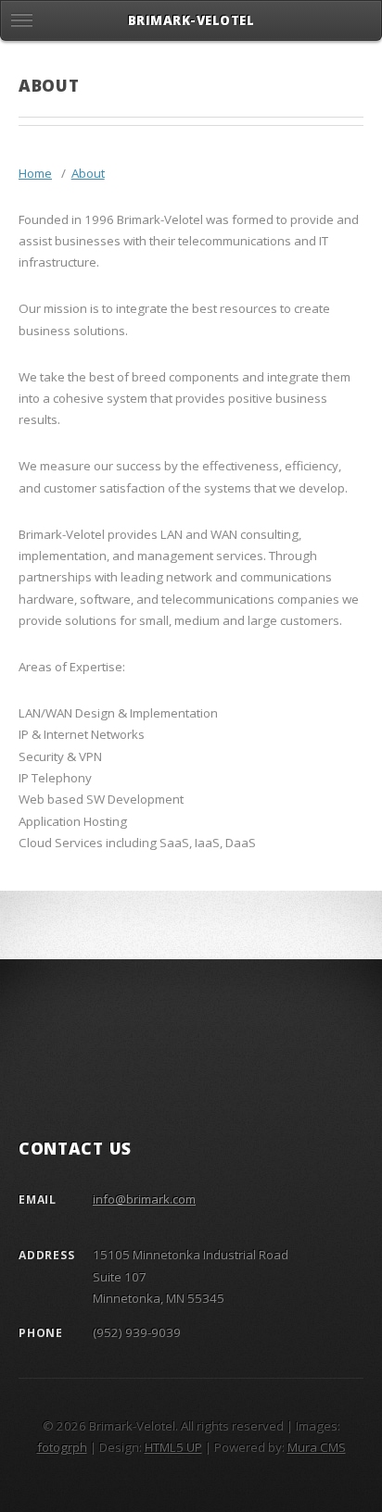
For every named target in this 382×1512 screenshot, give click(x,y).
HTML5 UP (173, 1447)
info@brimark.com (144, 1199)
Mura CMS (316, 1447)
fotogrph (62, 1447)
